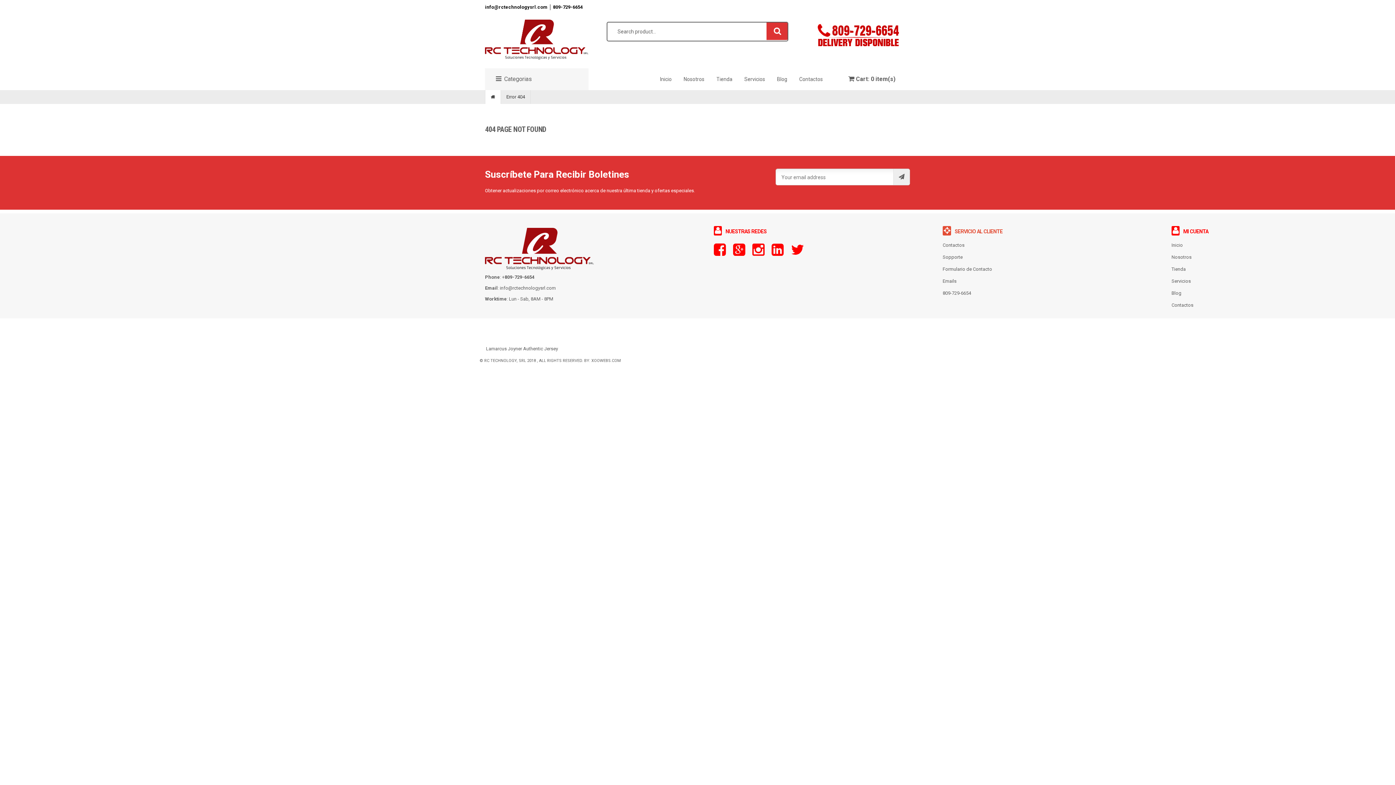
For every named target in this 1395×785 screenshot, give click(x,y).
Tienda (1179, 269)
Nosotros (1182, 257)
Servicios (1181, 281)
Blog (1176, 293)
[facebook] (720, 253)
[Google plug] (739, 253)
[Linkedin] (778, 253)
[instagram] (758, 253)
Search (777, 31)
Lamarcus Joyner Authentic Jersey (522, 348)
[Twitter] (797, 253)
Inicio (1177, 245)
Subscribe (901, 177)
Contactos (1182, 305)
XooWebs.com (606, 360)
